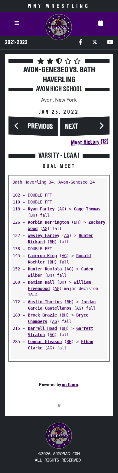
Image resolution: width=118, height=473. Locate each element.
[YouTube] (110, 42)
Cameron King (42, 255)
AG (61, 209)
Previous (40, 126)
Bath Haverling (29, 182)
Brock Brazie (42, 315)
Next (71, 127)
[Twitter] (94, 42)
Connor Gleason (45, 341)
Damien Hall (41, 282)
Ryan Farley (41, 209)
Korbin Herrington (48, 222)
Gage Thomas (87, 209)
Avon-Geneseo (72, 182)
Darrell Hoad (42, 328)
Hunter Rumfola (45, 268)
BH (32, 215)
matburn (70, 384)
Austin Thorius (45, 301)
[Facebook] (80, 42)
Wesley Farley (43, 235)
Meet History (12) (89, 142)
